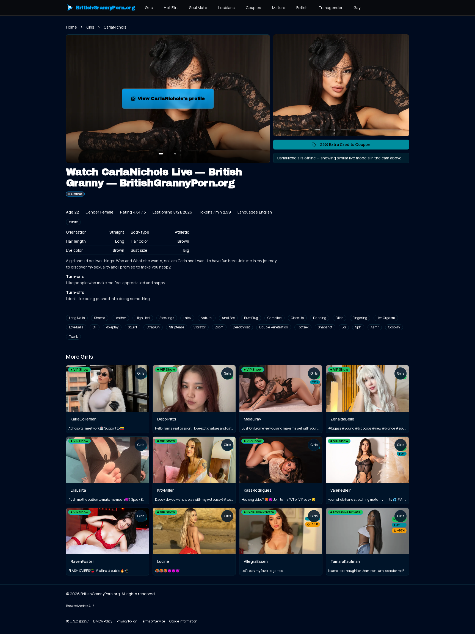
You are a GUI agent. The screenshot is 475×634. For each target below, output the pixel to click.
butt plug (251, 317)
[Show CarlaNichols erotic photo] (161, 154)
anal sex (228, 317)
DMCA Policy (102, 621)
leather (120, 317)
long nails (77, 317)
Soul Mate (198, 7)
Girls (149, 7)
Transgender (331, 7)
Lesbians (226, 7)
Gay (357, 7)
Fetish (302, 7)
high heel (143, 317)
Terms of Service (153, 621)
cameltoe (274, 317)
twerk (73, 336)
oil (94, 327)
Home (71, 27)
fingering (360, 317)
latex (187, 317)
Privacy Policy (127, 621)
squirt (132, 327)
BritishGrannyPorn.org (101, 7)
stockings (166, 317)
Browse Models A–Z (80, 605)
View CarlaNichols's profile (176, 100)
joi (344, 327)
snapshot (325, 327)
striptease (176, 327)
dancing (319, 317)
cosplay (394, 327)
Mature (278, 7)
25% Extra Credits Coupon (348, 145)
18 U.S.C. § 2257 (77, 621)
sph (358, 327)
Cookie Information (183, 621)
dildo (339, 317)
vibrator (200, 327)
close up (297, 317)
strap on (153, 327)
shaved (99, 317)
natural (206, 317)
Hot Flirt (171, 7)
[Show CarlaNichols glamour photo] (175, 154)
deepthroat (241, 327)
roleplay (112, 327)
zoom (219, 327)
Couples (253, 7)
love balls (76, 327)
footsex (302, 327)
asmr (375, 327)
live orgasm (386, 317)
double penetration (273, 327)
